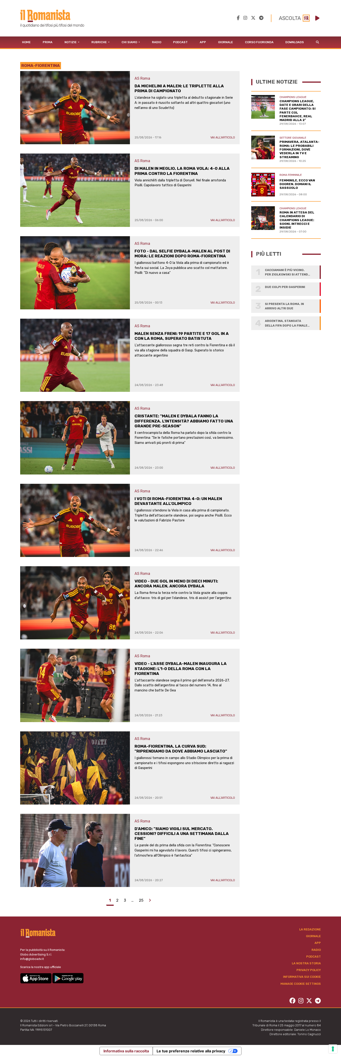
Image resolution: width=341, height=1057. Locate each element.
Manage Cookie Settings (300, 983)
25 (141, 900)
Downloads (294, 42)
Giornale (225, 42)
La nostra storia (306, 963)
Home (26, 42)
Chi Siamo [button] (130, 42)
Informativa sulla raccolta (126, 1051)
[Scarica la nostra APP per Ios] (36, 978)
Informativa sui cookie (302, 976)
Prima (47, 42)
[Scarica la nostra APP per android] (68, 978)
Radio (156, 42)
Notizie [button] (70, 42)
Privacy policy (308, 970)
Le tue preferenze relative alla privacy (191, 1051)
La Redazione (310, 929)
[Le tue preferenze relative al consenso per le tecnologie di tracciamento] (332, 1048)
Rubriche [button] (99, 42)
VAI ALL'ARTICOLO (222, 137)
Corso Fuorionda (259, 42)
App (203, 42)
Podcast (180, 42)
